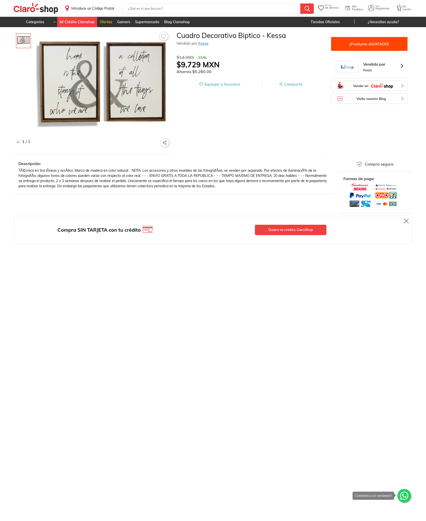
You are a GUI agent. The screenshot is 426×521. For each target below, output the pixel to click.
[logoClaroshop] (36, 8)
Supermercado (147, 22)
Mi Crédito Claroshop (77, 22)
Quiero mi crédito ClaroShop (290, 230)
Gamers (123, 22)
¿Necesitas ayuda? (383, 22)
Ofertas (106, 22)
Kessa (203, 43)
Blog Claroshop (177, 22)
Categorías (35, 22)
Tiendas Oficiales (325, 22)
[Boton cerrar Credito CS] (406, 221)
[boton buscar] (307, 8)
